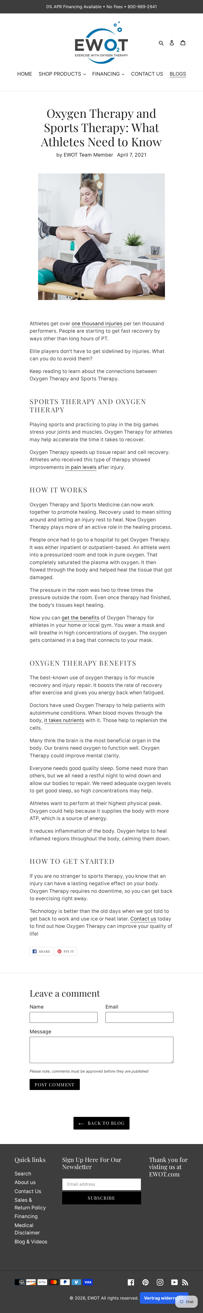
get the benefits (80, 618)
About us (25, 1182)
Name (37, 1007)
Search (23, 1174)
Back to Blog (105, 1123)
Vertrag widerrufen (164, 1298)
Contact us (143, 919)
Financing (26, 1216)
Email (111, 1007)
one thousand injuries (97, 324)
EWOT (93, 1298)
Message (40, 1032)
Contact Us (28, 1191)
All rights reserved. (120, 1298)
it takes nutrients (64, 720)
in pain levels (80, 467)
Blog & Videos (31, 1242)
